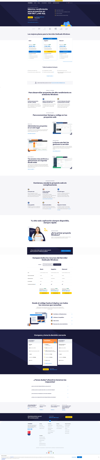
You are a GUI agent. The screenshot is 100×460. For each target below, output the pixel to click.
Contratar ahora (34, 51)
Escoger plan (46, 369)
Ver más (50, 208)
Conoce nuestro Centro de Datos (47, 198)
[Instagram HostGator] (29, 429)
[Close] (99, 457)
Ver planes (30, 17)
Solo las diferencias (57, 264)
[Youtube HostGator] (28, 429)
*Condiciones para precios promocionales (67, 61)
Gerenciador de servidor (31, 133)
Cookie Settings (53, 447)
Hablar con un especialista (66, 250)
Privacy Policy (4, 458)
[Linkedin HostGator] (31, 429)
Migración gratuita (48, 363)
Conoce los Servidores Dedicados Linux (58, 82)
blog (28, 408)
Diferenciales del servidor (33, 22)
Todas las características (48, 264)
